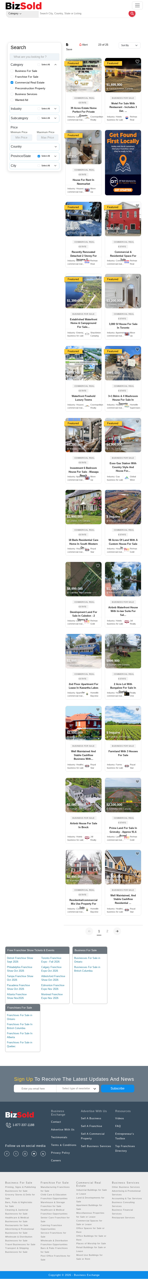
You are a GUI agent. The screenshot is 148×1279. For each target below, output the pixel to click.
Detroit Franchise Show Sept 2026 (20, 960)
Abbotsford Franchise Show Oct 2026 (53, 978)
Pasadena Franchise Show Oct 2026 (18, 987)
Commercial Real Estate (30, 82)
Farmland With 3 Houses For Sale (123, 753)
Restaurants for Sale (16, 1225)
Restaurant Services (123, 1217)
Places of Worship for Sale (91, 1243)
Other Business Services (126, 1187)
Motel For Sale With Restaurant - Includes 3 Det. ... (123, 107)
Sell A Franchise (91, 1126)
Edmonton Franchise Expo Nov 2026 (52, 987)
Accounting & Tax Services (127, 1198)
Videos (119, 1118)
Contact (56, 1121)
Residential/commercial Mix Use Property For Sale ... (83, 904)
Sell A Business (91, 1118)
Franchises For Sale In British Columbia (19, 1026)
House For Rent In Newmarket (83, 181)
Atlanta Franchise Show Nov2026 (17, 996)
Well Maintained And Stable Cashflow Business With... (83, 755)
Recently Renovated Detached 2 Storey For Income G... (83, 256)
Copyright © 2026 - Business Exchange (74, 1275)
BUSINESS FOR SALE (123, 98)
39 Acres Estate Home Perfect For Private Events (84, 112)
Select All (45, 64)
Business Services (26, 94)
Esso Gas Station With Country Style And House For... (123, 467)
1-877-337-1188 (23, 1125)
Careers (56, 1160)
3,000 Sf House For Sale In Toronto (123, 326)
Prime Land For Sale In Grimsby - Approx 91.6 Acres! (123, 832)
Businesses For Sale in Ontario (87, 960)
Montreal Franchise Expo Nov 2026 (52, 996)
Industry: (74, 117)
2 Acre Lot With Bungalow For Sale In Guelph (123, 688)
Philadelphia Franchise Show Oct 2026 (19, 969)
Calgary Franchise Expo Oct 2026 (51, 969)
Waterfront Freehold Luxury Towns (83, 398)
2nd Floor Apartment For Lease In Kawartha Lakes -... (83, 688)
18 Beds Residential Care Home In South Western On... (83, 544)
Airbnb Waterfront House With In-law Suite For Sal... (123, 611)
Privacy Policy (60, 1152)
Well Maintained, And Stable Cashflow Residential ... (123, 899)
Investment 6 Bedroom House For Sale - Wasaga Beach (83, 472)
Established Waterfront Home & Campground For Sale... (83, 323)
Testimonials (59, 1137)
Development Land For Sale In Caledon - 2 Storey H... (83, 616)
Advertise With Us (63, 1129)
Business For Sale (26, 70)
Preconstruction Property (30, 88)
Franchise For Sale (26, 76)
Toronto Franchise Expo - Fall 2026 (51, 960)
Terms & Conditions (64, 1145)
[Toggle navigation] (137, 5)
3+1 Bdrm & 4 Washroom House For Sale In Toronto (123, 400)
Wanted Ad (21, 99)
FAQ (118, 1126)
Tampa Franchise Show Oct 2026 (20, 978)
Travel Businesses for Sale (20, 1244)
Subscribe (117, 1088)
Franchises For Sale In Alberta (19, 1035)
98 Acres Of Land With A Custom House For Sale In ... (123, 544)
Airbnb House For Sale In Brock (83, 825)
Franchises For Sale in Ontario (19, 1017)
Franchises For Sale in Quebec (19, 1044)
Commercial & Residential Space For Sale (123, 256)
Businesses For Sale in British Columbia (87, 969)
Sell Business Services (96, 1146)
